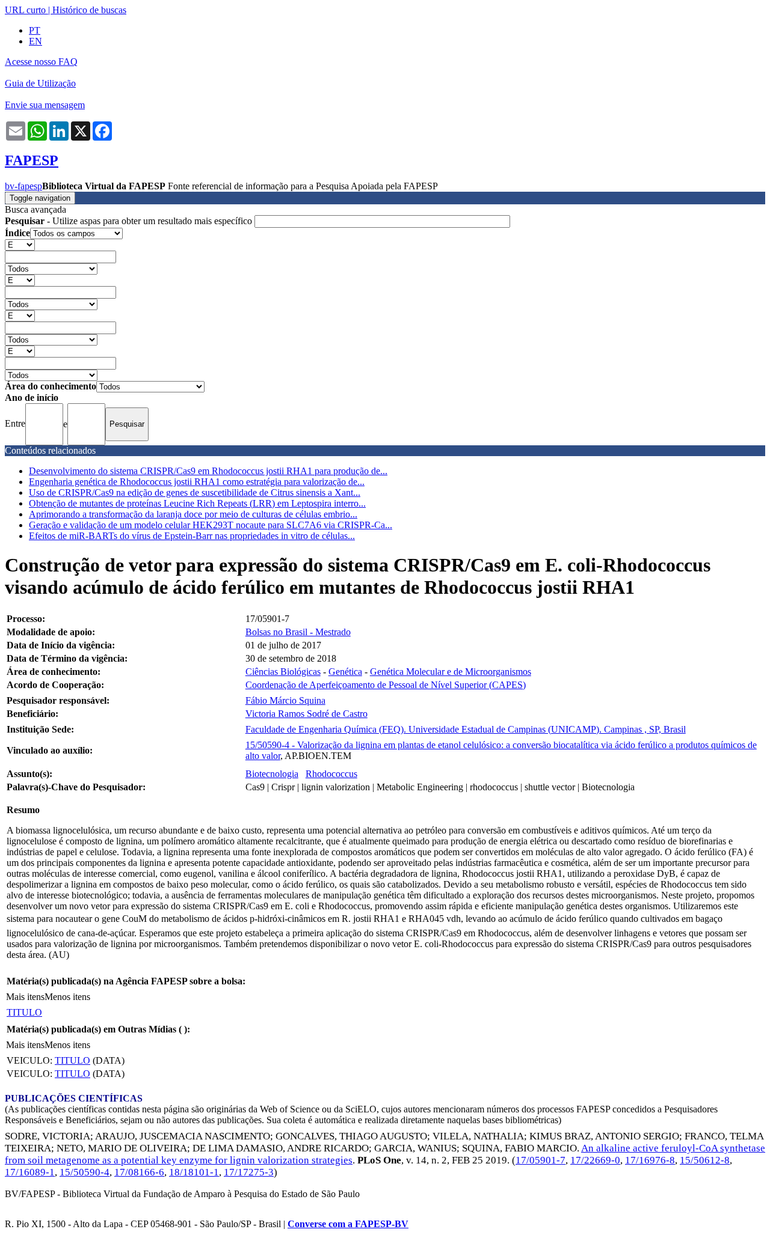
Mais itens (25, 997)
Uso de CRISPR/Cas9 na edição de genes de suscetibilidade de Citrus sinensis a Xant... (194, 492)
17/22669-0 (595, 1160)
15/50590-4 (84, 1172)
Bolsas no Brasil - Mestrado (298, 632)
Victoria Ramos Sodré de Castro (306, 714)
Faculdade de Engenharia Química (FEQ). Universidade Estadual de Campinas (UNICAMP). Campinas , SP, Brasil (465, 729)
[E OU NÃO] (20, 244)
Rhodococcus (331, 774)
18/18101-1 (194, 1172)
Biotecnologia (271, 774)
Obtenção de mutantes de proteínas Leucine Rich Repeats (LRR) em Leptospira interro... (197, 503)
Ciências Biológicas (283, 671)
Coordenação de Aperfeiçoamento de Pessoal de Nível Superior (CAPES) (385, 685)
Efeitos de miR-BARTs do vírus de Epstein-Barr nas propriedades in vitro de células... (192, 536)
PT (34, 30)
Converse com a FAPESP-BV (348, 1224)
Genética (345, 671)
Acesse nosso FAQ (41, 61)
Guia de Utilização (40, 83)
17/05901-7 (540, 1160)
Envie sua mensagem (45, 105)
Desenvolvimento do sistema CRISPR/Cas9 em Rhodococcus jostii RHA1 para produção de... (208, 471)
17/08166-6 (139, 1172)
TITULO (24, 1012)
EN (35, 41)
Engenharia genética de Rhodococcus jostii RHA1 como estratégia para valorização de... (197, 482)
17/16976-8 (650, 1160)
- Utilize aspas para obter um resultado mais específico (129, 221)
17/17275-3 (249, 1172)
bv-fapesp (23, 186)
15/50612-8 (705, 1160)
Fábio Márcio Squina (285, 700)
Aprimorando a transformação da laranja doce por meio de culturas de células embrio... (193, 514)
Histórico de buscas (89, 10)
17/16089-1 (30, 1172)
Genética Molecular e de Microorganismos (450, 671)
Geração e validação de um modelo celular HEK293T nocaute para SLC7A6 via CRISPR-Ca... (210, 525)
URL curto (25, 10)
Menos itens (67, 997)
